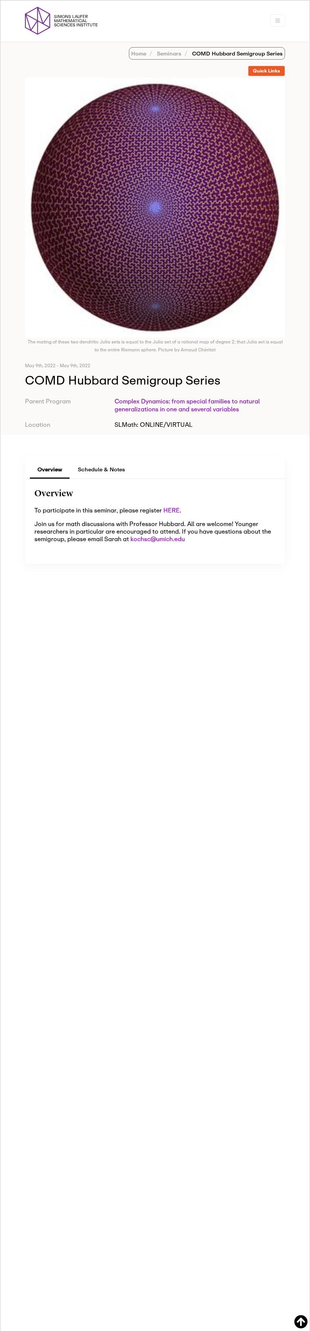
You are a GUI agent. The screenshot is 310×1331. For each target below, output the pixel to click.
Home (138, 53)
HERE (171, 510)
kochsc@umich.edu (157, 538)
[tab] (266, 71)
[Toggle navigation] (277, 20)
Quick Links (266, 71)
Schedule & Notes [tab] (101, 469)
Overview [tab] (49, 469)
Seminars (168, 53)
